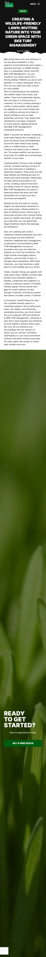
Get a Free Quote (23, 743)
